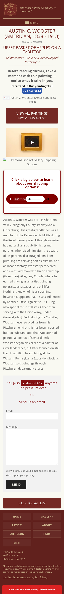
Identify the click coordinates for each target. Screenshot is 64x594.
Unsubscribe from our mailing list (20, 577)
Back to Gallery (32, 503)
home (17, 516)
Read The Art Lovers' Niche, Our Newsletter (32, 589)
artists (17, 525)
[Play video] (32, 142)
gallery (47, 516)
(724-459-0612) (32, 383)
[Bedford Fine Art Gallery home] (10, 9)
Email (9, 411)
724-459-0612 (32, 90)
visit (17, 542)
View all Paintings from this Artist (32, 115)
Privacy (44, 577)
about (47, 525)
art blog (17, 534)
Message (12, 427)
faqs (47, 534)
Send (16, 484)
